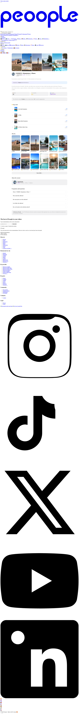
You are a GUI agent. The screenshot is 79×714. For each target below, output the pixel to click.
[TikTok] (39, 462)
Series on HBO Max (7, 272)
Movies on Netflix (6, 266)
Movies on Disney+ (7, 270)
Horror (4, 282)
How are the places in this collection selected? (39, 207)
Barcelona (5, 254)
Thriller (4, 280)
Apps (40, 38)
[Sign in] (16, 40)
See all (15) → (39, 173)
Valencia (4, 255)
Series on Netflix (6, 271)
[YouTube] (39, 619)
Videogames (24, 34)
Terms (4, 304)
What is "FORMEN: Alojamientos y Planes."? (39, 192)
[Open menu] (0, 2)
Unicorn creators (6, 290)
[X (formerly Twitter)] (39, 541)
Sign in (6, 40)
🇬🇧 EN (4, 52)
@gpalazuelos (19, 74)
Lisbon (4, 258)
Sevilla (4, 256)
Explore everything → (7, 248)
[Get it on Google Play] (17, 306)
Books (20, 34)
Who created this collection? (39, 195)
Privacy (4, 303)
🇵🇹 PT (7, 52)
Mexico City (5, 259)
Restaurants (11, 34)
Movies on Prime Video (7, 269)
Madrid (4, 253)
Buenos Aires (5, 260)
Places (29, 34)
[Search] (15, 40)
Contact (2, 50)
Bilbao (4, 257)
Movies (3, 34)
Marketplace (45, 38)
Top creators (3, 47)
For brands (16, 47)
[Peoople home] (39, 30)
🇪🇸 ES (1, 52)
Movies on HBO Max (7, 267)
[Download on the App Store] (6, 306)
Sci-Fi (4, 281)
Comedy (4, 279)
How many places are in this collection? (39, 199)
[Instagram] (39, 384)
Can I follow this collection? (39, 203)
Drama (4, 278)
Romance (5, 283)
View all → (5, 262)
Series (7, 34)
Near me (41, 45)
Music (16, 34)
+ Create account (11, 40)
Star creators (5, 289)
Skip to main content (4, 1)
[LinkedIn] (39, 697)
